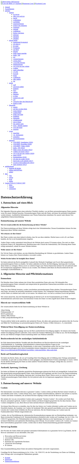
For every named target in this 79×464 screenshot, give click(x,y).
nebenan (16, 35)
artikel (11, 172)
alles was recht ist (18, 16)
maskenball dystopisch (20, 42)
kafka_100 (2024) (19, 148)
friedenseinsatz (18, 64)
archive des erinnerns (20, 25)
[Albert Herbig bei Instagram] (27, 3)
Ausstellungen (9, 9)
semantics (16, 137)
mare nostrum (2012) (20, 164)
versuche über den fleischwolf (23, 101)
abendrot (16, 37)
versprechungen (18, 59)
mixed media (13, 40)
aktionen (12, 140)
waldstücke (16, 31)
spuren (15, 107)
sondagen (16, 27)
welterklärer (17, 20)
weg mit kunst (17, 127)
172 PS (15, 72)
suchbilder (16, 22)
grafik (11, 83)
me (14, 81)
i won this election (19, 63)
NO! (14, 90)
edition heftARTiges (15, 170)
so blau (15, 96)
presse (11, 177)
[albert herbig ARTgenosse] (10, 2)
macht (15, 18)
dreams (15, 51)
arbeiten (7, 11)
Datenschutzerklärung (12, 461)
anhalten (16, 38)
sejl (14, 100)
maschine (16, 133)
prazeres (16, 129)
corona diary (17, 61)
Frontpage (16, 48)
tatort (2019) (17, 155)
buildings (16, 116)
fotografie (12, 105)
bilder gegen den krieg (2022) (22, 150)
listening (16, 94)
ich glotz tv (16, 44)
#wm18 (15, 74)
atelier (11, 181)
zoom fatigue (17, 111)
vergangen (12, 189)
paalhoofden (17, 113)
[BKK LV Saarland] (11, 3)
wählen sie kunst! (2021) (21, 151)
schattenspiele (17, 120)
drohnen (16, 88)
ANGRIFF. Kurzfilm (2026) (22, 144)
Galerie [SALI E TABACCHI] (15, 183)
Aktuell (7, 7)
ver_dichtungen (18, 135)
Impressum (8, 459)
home (15, 75)
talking (15, 92)
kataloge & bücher (15, 168)
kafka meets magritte (20, 53)
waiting (15, 68)
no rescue (16, 14)
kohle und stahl (18, 114)
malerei (11, 12)
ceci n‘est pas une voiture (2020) (23, 153)
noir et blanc (17, 122)
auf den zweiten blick (20, 109)
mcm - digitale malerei (20, 126)
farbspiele (16, 118)
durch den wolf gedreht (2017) (23, 161)
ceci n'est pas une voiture (21, 66)
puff (14, 85)
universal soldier (18, 87)
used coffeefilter (18, 70)
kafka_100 (16, 55)
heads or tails (17, 103)
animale (15, 29)
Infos (10, 185)
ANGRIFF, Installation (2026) (23, 142)
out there (16, 50)
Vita (10, 176)
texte (10, 179)
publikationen (9, 166)
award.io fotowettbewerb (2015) (23, 163)
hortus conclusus (18, 33)
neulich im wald (18, 98)
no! (14, 57)
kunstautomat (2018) (20, 157)
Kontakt (7, 458)
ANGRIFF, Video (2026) (21, 146)
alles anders (17, 79)
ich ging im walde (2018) (21, 159)
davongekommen (18, 138)
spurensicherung (18, 24)
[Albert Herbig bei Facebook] (40, 3)
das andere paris (18, 124)
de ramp (15, 46)
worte (11, 131)
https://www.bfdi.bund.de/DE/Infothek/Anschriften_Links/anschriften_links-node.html (29, 350)
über (6, 174)
